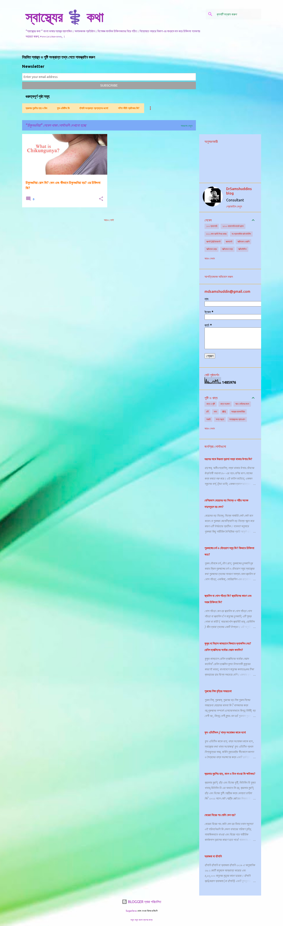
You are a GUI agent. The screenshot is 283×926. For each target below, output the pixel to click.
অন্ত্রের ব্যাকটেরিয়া (238, 411)
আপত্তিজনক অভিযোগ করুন (219, 277)
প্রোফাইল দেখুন (234, 206)
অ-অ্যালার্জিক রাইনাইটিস (241, 233)
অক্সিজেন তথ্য (227, 249)
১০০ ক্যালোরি (211, 226)
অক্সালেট (229, 241)
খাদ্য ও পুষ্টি (210, 404)
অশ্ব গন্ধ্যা (220, 419)
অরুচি (208, 419)
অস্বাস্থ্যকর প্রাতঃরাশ (237, 419)
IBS (224, 411)
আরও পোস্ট (109, 220)
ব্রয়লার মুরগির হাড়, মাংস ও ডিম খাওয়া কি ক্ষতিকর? (230, 773)
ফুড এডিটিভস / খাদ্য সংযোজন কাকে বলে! (225, 732)
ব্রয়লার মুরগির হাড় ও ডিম (36, 108)
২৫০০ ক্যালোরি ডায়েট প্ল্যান (233, 226)
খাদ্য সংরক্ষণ (225, 404)
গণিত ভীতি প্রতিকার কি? (128, 108)
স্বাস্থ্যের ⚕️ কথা (65, 17)
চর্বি (207, 411)
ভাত (215, 411)
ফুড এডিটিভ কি (63, 108)
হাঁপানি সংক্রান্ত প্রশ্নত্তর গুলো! (93, 108)
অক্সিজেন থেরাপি (243, 241)
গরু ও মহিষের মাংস (242, 404)
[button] (101, 199)
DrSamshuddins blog (239, 191)
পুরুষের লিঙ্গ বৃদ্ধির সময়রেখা (218, 691)
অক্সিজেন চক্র (211, 249)
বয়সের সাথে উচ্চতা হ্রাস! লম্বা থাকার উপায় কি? (228, 459)
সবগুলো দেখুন (186, 125)
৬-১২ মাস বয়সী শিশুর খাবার (216, 233)
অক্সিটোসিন (242, 249)
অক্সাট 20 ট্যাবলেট (213, 241)
